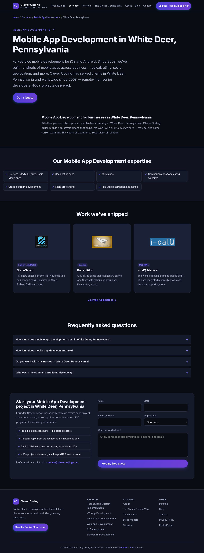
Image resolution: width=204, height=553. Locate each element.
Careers (127, 525)
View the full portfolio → (102, 299)
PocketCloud (58, 5)
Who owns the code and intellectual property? (45, 372)
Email (146, 401)
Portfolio (86, 5)
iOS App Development (99, 513)
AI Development (96, 529)
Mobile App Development (47, 17)
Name (101, 401)
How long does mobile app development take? (44, 350)
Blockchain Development (100, 534)
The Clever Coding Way (108, 5)
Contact (147, 5)
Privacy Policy (166, 519)
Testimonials (130, 514)
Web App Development (100, 524)
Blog (137, 5)
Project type (150, 415)
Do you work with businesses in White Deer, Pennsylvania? (52, 361)
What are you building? (109, 430)
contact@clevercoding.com (62, 462)
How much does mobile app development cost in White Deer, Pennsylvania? (63, 339)
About (128, 5)
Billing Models (130, 519)
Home (16, 17)
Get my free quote (113, 463)
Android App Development (101, 518)
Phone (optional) (106, 415)
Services (74, 5)
